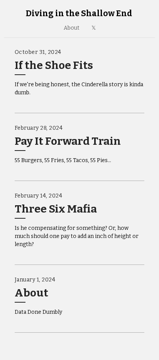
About (72, 28)
